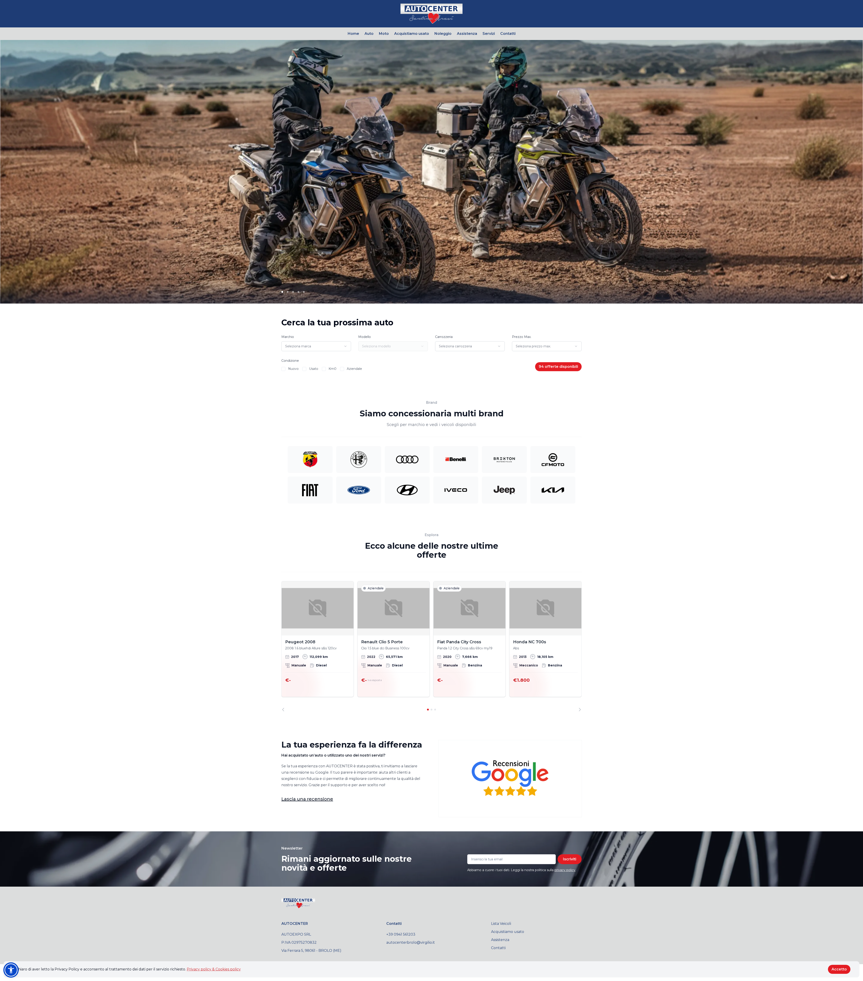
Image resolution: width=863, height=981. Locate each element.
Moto (384, 33)
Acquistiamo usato (411, 33)
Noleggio (443, 33)
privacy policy (564, 870)
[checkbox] (283, 369)
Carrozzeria (444, 337)
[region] (431, 646)
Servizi (489, 33)
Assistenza (467, 33)
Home (353, 33)
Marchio (287, 337)
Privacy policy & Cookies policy (214, 969)
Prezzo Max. (521, 337)
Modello (364, 337)
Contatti (508, 33)
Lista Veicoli (501, 923)
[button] (11, 970)
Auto (369, 33)
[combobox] (316, 346)
